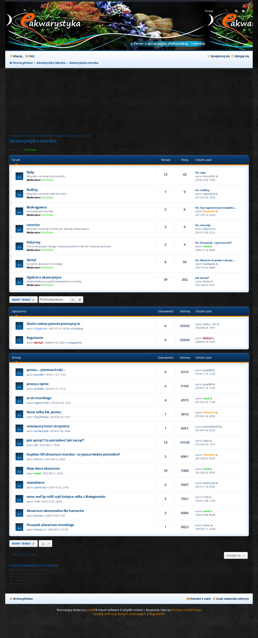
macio (206, 525)
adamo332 (40, 487)
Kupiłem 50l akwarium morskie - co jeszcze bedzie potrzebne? (73, 454)
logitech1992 (41, 403)
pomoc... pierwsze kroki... (46, 370)
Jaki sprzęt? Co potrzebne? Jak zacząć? (55, 440)
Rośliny (32, 189)
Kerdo (206, 281)
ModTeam (30, 149)
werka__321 (209, 324)
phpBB (90, 610)
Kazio (206, 440)
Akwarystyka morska (33, 140)
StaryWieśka (41, 417)
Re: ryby (200, 172)
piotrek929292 (211, 426)
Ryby (30, 172)
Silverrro (208, 229)
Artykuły (78, 328)
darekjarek (209, 264)
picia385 (38, 374)
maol (206, 246)
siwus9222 (209, 194)
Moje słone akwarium (43, 468)
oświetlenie (35, 482)
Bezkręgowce (37, 207)
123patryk (40, 328)
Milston (38, 459)
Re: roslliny (202, 190)
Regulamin (35, 338)
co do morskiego (39, 398)
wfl (35, 445)
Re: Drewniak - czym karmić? (213, 242)
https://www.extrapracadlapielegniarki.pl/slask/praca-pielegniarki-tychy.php (50, 135)
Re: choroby (202, 225)
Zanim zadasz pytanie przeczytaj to (53, 323)
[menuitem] (29, 56)
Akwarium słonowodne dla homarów (55, 511)
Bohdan (38, 515)
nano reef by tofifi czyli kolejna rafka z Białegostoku (66, 496)
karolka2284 (41, 431)
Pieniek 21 (40, 529)
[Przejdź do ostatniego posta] (218, 324)
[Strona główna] (35, 22)
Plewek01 (209, 211)
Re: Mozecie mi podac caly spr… (215, 260)
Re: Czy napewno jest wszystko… (215, 207)
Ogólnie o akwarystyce (44, 277)
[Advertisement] (106, 99)
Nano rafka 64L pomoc (44, 412)
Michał (38, 342)
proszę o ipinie (38, 384)
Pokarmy (34, 242)
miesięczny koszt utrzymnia (48, 426)
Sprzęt (31, 260)
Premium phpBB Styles (186, 610)
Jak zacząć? (202, 278)
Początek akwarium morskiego (50, 525)
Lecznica (33, 225)
